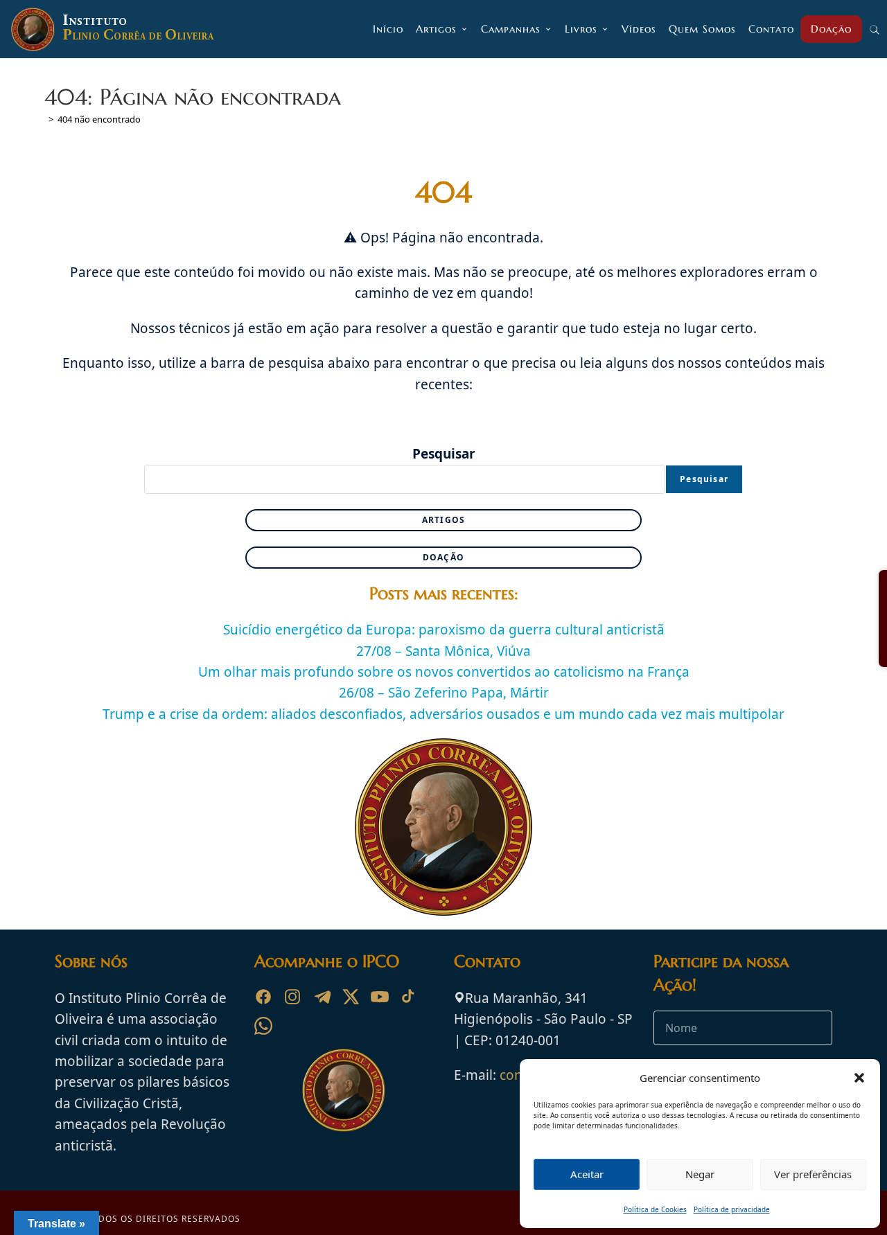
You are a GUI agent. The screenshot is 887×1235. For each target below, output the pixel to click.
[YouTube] (380, 997)
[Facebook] (263, 997)
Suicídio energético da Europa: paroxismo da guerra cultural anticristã (444, 630)
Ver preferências (813, 1174)
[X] (351, 997)
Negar (699, 1174)
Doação (443, 557)
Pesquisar (443, 454)
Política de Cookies (655, 1209)
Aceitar (587, 1174)
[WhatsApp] (263, 1026)
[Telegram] (322, 997)
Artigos (443, 520)
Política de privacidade (732, 1209)
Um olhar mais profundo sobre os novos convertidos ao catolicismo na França (444, 672)
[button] (859, 1078)
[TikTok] (409, 997)
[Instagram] (292, 997)
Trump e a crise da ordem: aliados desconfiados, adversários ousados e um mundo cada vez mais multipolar (443, 714)
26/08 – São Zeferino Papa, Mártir (444, 693)
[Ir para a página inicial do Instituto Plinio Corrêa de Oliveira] (343, 1089)
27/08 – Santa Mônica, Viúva (443, 651)
